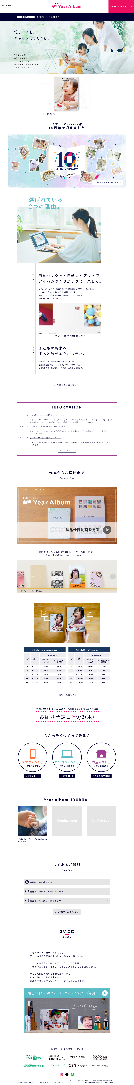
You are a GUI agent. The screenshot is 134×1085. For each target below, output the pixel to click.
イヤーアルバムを (121, 6)
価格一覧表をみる (68, 694)
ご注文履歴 (53, 1049)
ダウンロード (33, 776)
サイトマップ (59, 1082)
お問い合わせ (80, 1049)
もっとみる (67, 450)
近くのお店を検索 (102, 776)
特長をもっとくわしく (68, 384)
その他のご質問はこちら (68, 911)
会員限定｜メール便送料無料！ (49, 17)
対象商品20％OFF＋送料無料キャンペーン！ (47, 415)
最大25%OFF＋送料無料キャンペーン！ (45, 438)
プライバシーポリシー (44, 1082)
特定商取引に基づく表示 (25, 1082)
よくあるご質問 (66, 1049)
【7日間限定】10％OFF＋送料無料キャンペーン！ (49, 426)
